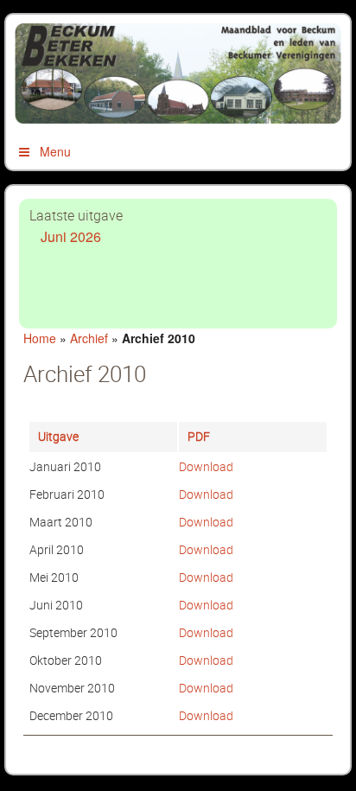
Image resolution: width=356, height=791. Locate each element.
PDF (199, 436)
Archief (89, 338)
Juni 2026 (71, 236)
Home (39, 338)
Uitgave (58, 436)
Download (206, 466)
